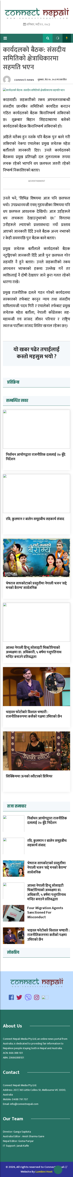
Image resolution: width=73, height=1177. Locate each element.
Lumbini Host (44, 1171)
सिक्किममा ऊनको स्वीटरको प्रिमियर (29, 776)
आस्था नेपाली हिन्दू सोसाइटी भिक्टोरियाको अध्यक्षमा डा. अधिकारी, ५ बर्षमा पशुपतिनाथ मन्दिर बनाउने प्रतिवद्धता (33, 652)
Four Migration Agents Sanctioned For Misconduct (45, 912)
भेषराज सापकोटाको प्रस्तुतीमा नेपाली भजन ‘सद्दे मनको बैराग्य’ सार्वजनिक (36, 586)
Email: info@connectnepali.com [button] (20, 1104)
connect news (23, 79)
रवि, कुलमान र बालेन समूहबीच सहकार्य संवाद (35, 519)
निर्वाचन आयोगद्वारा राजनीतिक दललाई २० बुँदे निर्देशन (35, 457)
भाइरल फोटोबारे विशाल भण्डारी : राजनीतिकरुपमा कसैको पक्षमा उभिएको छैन (34, 714)
